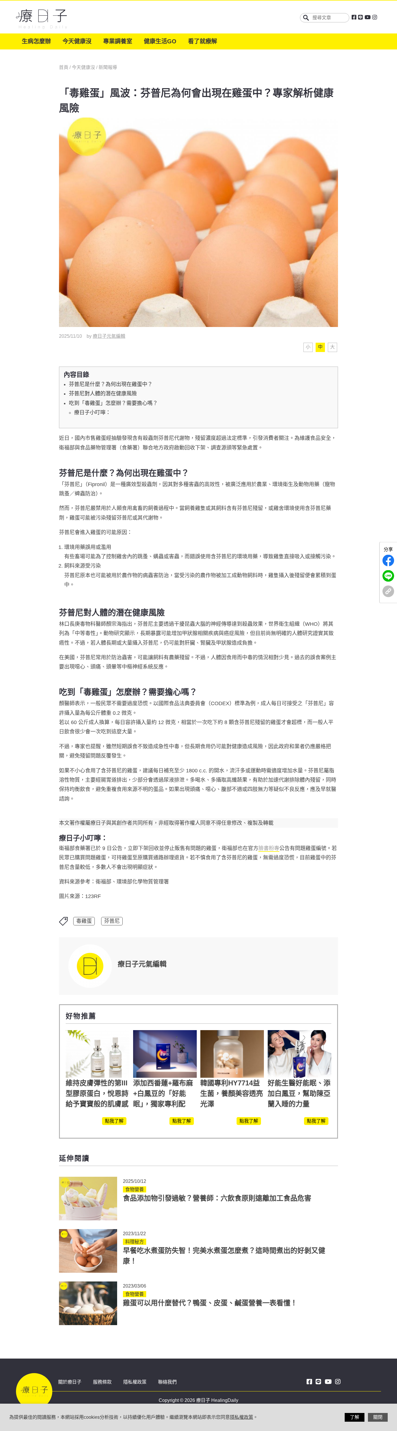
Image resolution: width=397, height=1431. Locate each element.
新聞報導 (108, 67)
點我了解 (114, 1121)
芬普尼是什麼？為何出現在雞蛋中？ (111, 384)
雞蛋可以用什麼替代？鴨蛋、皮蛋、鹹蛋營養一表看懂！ (210, 1303)
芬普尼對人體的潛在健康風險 (103, 394)
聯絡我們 (167, 1382)
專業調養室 (117, 41)
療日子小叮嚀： (92, 412)
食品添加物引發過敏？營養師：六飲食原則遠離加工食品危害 (217, 1198)
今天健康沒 (77, 41)
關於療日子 (69, 1382)
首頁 (64, 67)
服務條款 (102, 1382)
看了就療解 (202, 41)
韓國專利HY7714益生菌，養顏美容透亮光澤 (231, 1093)
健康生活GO (160, 41)
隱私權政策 (134, 1382)
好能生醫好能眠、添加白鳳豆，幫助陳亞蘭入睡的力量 (299, 1093)
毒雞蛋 (84, 921)
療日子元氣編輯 (109, 336)
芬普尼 (112, 921)
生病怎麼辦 (36, 41)
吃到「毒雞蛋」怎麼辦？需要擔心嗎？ (113, 403)
